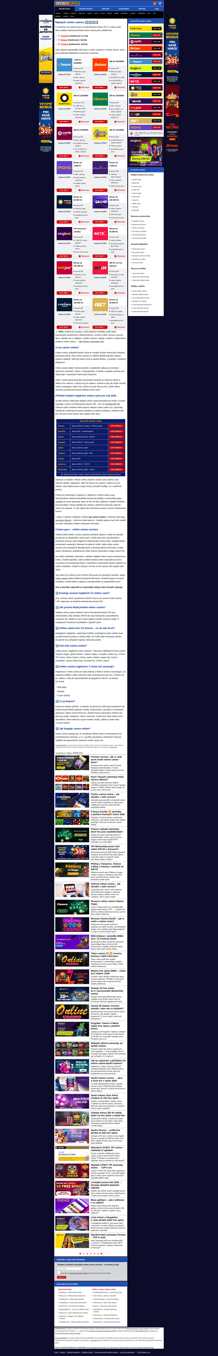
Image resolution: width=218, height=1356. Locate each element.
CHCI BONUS (115, 426)
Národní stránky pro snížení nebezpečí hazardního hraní (136, 1347)
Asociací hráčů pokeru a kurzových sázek (67, 1333)
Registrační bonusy (138, 221)
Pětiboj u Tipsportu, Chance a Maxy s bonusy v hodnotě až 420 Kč (107, 867)
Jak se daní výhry (137, 262)
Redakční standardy (73, 1352)
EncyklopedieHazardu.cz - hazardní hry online (107, 1292)
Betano (110, 13)
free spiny (62, 687)
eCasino (65, 16)
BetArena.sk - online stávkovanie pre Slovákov (73, 1313)
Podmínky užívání (87, 1352)
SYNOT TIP (135, 190)
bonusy (61, 691)
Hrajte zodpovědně (60, 745)
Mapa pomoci (114, 1347)
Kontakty (62, 1352)
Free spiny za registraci (139, 231)
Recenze (85, 87)
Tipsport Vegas (136, 179)
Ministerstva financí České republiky (138, 1328)
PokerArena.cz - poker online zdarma (104, 1302)
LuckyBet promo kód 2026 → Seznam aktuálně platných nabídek (106, 1185)
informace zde (113, 747)
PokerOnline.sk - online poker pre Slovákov (106, 1322)
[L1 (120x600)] (46, 82)
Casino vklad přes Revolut (140, 308)
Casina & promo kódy (139, 235)
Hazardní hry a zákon (138, 259)
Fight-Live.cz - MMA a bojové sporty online (72, 1296)
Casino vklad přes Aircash (140, 311)
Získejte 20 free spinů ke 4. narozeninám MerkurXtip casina (107, 991)
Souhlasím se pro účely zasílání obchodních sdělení (86, 1273)
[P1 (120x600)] (172, 82)
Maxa (72, 16)
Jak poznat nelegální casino (141, 280)
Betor (96, 13)
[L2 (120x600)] (46, 152)
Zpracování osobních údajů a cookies (106, 1352)
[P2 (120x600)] (172, 152)
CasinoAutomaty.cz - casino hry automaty (106, 1299)
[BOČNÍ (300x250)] (145, 165)
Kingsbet (58, 16)
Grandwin (124, 13)
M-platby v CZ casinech (139, 301)
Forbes (117, 13)
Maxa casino (136, 196)
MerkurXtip (135, 210)
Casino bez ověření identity (140, 277)
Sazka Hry (82, 13)
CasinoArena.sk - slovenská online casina (106, 1318)
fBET (154, 13)
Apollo (103, 13)
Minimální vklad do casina (140, 294)
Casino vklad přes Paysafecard (141, 304)
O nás (56, 1352)
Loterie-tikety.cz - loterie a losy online (104, 1296)
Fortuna (58, 13)
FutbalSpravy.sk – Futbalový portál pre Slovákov (74, 1322)
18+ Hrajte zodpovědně (127, 1352)
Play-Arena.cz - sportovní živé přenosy (105, 1315)
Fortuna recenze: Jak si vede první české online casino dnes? (106, 760)
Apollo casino (136, 203)
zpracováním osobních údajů (78, 1273)
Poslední (102, 1253)
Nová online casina (138, 252)
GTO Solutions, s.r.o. (144, 1352)
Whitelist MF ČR (112, 404)
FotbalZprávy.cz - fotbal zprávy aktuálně (71, 1299)
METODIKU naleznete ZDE (91, 341)
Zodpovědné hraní (141, 1331)
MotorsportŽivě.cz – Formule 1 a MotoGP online (74, 1309)
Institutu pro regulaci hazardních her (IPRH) (103, 1331)
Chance (89, 13)
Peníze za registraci (138, 228)
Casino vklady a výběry (139, 291)
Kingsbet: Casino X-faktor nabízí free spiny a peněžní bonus (105, 1026)
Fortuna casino (136, 186)
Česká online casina (138, 249)
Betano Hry (135, 183)
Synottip (73, 13)
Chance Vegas (136, 193)
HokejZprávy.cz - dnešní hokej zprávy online (73, 1302)
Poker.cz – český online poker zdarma (105, 1306)
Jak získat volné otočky (139, 238)
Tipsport (65, 13)
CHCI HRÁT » (64, 87)
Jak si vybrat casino (138, 273)
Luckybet (133, 13)
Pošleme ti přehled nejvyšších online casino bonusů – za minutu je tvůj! (88, 1265)
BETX (149, 13)
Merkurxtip (141, 13)
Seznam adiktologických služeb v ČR (97, 1347)
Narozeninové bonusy (139, 224)
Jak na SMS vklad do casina (141, 298)
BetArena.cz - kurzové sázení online (70, 1292)
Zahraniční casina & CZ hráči (141, 256)
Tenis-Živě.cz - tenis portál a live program (72, 1306)
